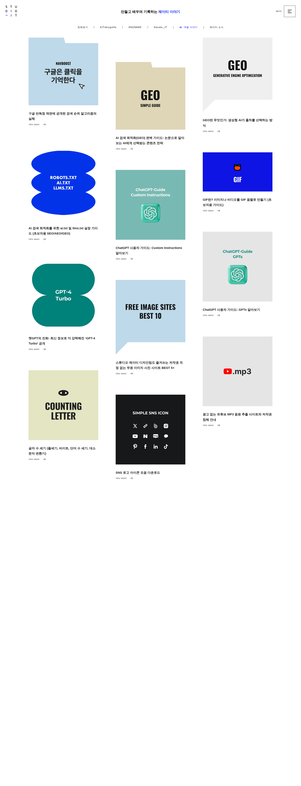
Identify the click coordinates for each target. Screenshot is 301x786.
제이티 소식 (216, 27)
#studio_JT (160, 27)
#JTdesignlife (108, 27)
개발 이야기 (191, 27)
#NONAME (135, 27)
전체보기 (83, 27)
